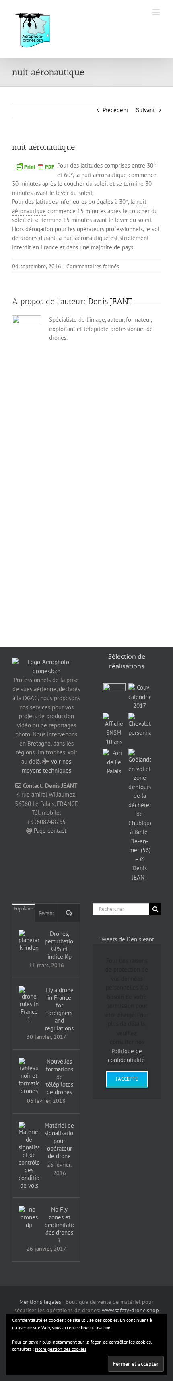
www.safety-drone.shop (130, 1310)
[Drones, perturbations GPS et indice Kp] (29, 940)
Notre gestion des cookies (60, 1349)
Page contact (50, 830)
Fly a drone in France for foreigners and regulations (59, 1009)
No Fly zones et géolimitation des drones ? (59, 1225)
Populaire (23, 909)
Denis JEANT (110, 301)
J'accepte (127, 1078)
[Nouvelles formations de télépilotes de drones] (29, 1076)
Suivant (145, 110)
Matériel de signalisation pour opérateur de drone (59, 1141)
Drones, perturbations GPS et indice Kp (59, 945)
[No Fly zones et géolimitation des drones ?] (29, 1217)
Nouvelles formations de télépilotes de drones (59, 1077)
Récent (46, 913)
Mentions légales (40, 1301)
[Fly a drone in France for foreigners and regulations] (29, 1004)
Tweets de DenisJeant (126, 939)
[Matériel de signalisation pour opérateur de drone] (29, 1155)
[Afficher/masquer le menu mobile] (156, 12)
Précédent (115, 110)
